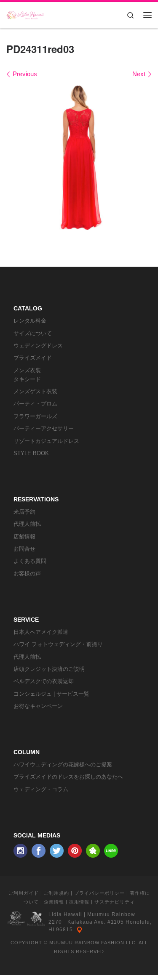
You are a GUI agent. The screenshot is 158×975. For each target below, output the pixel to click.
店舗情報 (24, 536)
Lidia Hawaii (65, 914)
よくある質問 (29, 561)
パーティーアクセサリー (43, 428)
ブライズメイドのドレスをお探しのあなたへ (68, 777)
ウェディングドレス (38, 345)
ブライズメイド (32, 358)
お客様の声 (27, 573)
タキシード (27, 379)
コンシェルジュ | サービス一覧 (51, 694)
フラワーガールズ (35, 416)
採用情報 (79, 901)
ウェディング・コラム (40, 789)
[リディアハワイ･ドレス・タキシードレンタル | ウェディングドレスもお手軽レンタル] (25, 13)
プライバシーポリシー (99, 893)
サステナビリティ (114, 901)
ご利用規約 (56, 893)
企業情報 (54, 901)
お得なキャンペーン (38, 706)
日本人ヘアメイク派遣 (40, 632)
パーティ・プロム (35, 403)
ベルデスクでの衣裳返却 (43, 681)
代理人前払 (27, 524)
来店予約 (24, 512)
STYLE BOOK (31, 453)
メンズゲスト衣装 (35, 391)
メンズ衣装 (27, 370)
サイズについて (32, 333)
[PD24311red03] (79, 157)
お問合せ (24, 549)
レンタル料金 (29, 321)
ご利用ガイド (23, 893)
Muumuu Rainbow (111, 914)
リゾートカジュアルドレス (46, 441)
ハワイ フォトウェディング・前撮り (58, 644)
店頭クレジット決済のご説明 (49, 669)
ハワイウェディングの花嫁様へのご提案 (62, 764)
